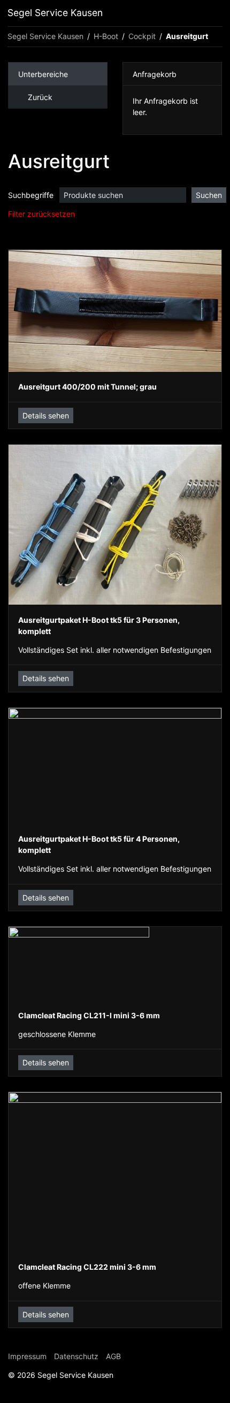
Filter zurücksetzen (41, 213)
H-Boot (106, 36)
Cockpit (142, 36)
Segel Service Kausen (55, 12)
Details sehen (45, 415)
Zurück (40, 97)
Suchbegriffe (30, 195)
